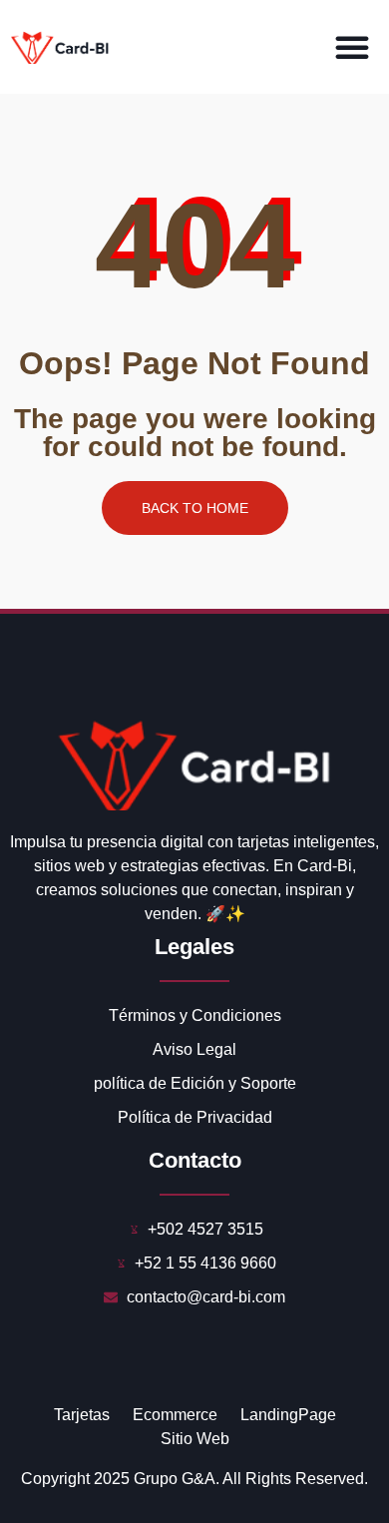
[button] (352, 47)
